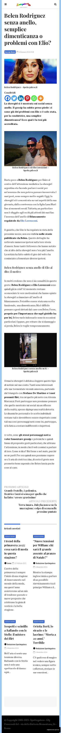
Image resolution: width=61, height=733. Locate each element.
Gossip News (10, 52)
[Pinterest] (27, 98)
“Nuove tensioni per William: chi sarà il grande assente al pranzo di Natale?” (44, 549)
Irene (9, 563)
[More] (41, 98)
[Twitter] (14, 98)
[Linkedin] (21, 98)
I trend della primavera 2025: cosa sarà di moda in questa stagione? (16, 549)
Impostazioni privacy (53, 729)
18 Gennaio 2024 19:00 (26, 52)
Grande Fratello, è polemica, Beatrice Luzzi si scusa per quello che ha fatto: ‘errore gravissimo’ (25, 494)
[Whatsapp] (34, 98)
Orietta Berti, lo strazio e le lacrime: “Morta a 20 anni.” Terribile (44, 634)
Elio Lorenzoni (28, 220)
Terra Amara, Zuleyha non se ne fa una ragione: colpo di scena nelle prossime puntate (37, 508)
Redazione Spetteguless (45, 563)
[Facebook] (8, 98)
